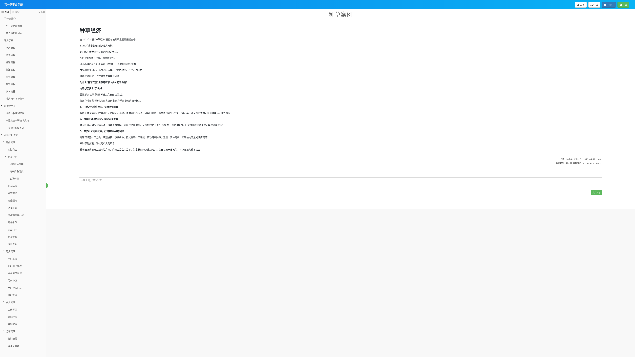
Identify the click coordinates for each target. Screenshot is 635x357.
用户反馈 (12, 258)
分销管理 (10, 331)
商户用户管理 (15, 265)
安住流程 (10, 91)
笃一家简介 (10, 18)
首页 (582, 4)
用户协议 (12, 280)
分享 (624, 4)
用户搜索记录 (15, 287)
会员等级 (12, 309)
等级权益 (12, 316)
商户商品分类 (16, 171)
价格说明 (12, 244)
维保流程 (10, 76)
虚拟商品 (12, 149)
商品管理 (10, 142)
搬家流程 (10, 62)
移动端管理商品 (16, 215)
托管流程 (10, 84)
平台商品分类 (16, 164)
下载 (609, 4)
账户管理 (12, 295)
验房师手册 (10, 105)
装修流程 (10, 55)
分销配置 (12, 338)
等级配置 (12, 324)
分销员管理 (13, 345)
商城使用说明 (11, 135)
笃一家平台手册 (13, 4)
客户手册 (8, 40)
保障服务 (12, 207)
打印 (595, 4)
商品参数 (12, 236)
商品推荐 (12, 222)
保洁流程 (10, 69)
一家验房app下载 (15, 127)
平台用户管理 (15, 273)
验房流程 (10, 47)
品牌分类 (14, 178)
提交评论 (596, 192)
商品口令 (12, 229)
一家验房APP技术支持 (17, 120)
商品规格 (12, 200)
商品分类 (12, 156)
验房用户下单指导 (15, 98)
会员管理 (10, 302)
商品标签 (12, 185)
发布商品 (12, 193)
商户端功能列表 (14, 33)
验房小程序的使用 (15, 113)
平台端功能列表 (14, 25)
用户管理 (10, 251)
